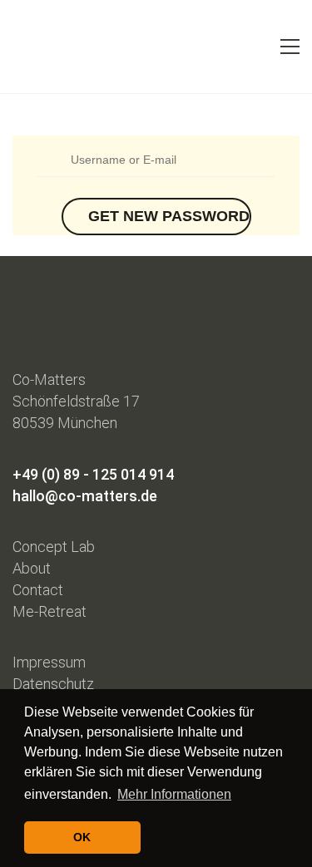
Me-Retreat (49, 611)
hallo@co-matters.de (84, 496)
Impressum (49, 662)
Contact (37, 590)
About (31, 568)
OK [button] (82, 837)
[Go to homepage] (41, 46)
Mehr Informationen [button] (174, 794)
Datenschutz (53, 683)
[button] (290, 46)
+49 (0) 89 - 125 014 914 (93, 474)
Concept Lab (53, 546)
